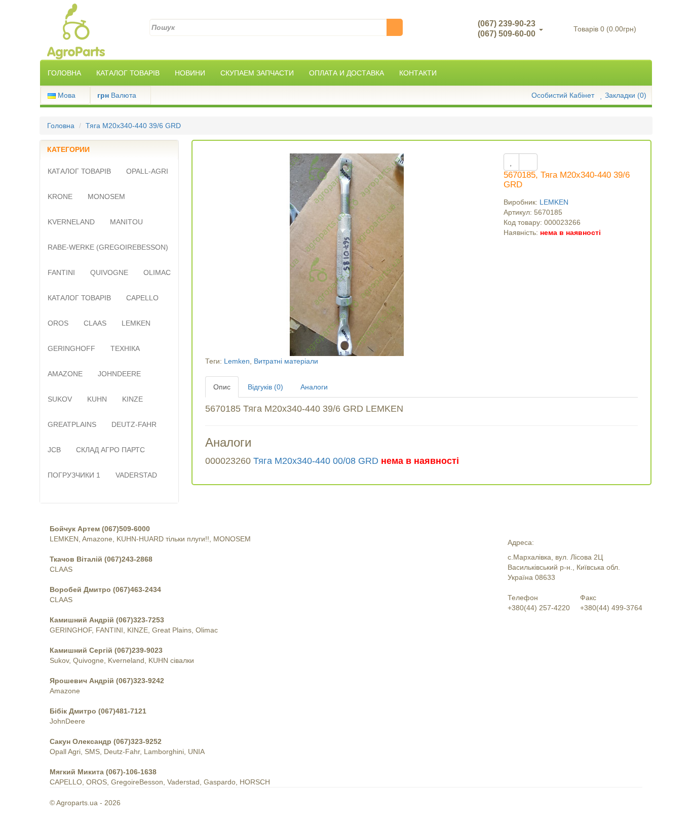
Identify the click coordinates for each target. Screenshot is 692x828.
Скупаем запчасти (257, 73)
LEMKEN (554, 202)
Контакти (418, 73)
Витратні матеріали (286, 361)
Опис (221, 387)
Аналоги (314, 387)
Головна (64, 73)
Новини (190, 73)
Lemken (237, 361)
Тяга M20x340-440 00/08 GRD (315, 461)
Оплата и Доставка (346, 73)
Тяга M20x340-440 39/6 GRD (133, 126)
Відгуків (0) (265, 387)
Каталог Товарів (128, 73)
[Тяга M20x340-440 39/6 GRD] (347, 254)
